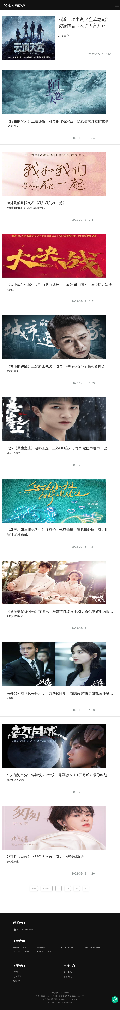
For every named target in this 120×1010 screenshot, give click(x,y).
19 (67, 888)
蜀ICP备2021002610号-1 (46, 996)
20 (77, 888)
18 (58, 888)
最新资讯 (68, 976)
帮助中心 (68, 972)
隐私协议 (17, 976)
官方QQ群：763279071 (25, 929)
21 (86, 888)
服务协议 (17, 980)
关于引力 (17, 972)
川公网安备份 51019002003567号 (70, 996)
